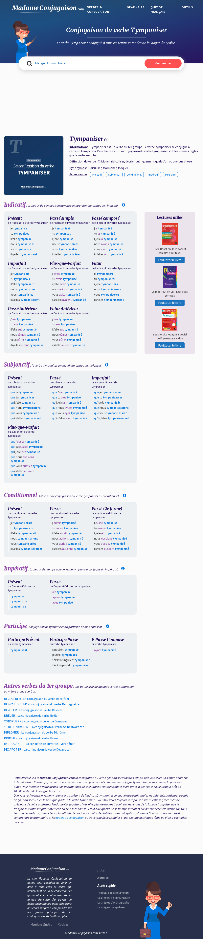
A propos (103, 878)
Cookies (63, 924)
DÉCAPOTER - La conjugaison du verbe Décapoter (37, 749)
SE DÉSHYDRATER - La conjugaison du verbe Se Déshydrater (44, 727)
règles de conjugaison (70, 818)
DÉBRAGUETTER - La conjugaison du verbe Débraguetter (42, 704)
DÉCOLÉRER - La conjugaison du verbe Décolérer (36, 699)
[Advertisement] (101, 100)
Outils (187, 7)
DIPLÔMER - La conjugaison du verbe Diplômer (35, 732)
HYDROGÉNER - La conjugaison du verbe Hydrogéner (39, 744)
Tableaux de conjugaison (113, 893)
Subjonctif (114, 174)
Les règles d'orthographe (113, 902)
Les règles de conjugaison (113, 898)
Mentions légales (41, 924)
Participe (170, 174)
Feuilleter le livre (169, 260)
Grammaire (136, 7)
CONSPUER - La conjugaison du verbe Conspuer (35, 721)
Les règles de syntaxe (111, 907)
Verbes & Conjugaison (98, 9)
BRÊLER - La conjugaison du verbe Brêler (31, 715)
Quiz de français (157, 9)
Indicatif (97, 174)
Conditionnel (134, 174)
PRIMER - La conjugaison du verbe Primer (32, 738)
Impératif (153, 174)
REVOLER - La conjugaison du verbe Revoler (33, 710)
